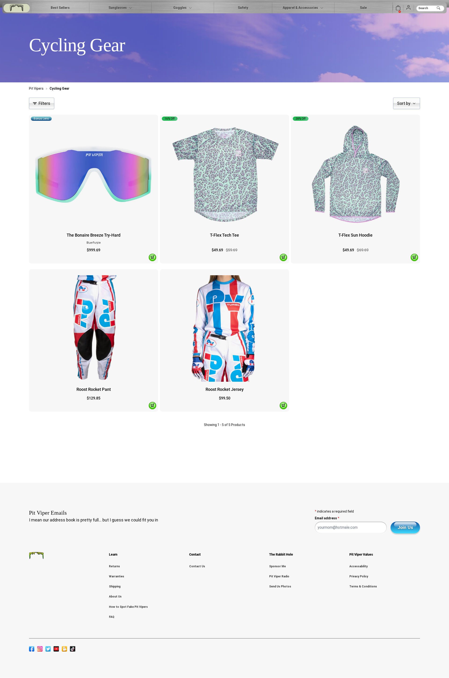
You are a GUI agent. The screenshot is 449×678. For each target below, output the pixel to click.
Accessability (358, 566)
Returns (114, 566)
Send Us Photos (280, 586)
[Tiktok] (72, 649)
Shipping (114, 586)
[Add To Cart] (152, 257)
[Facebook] (31, 649)
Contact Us (197, 566)
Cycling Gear (59, 88)
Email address (327, 518)
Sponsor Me (277, 566)
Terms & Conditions (363, 586)
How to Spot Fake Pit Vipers (128, 606)
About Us (115, 596)
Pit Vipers (36, 88)
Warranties (116, 576)
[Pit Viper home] (16, 7)
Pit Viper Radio (279, 576)
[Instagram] (40, 649)
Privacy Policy (358, 576)
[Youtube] (56, 649)
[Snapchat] (64, 649)
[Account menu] (408, 8)
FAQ (111, 617)
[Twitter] (48, 649)
